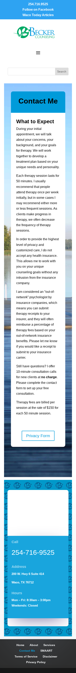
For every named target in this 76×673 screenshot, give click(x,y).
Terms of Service (26, 656)
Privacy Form (38, 436)
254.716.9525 (38, 4)
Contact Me (27, 650)
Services (49, 645)
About (34, 645)
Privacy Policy (36, 662)
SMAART (46, 650)
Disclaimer (50, 656)
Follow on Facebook (38, 9)
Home (20, 645)
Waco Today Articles (38, 15)
